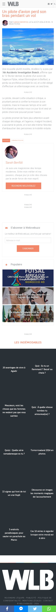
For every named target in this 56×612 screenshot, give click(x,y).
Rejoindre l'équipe (14, 598)
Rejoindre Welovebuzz (23, 186)
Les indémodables (28, 342)
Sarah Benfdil (20, 22)
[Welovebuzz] (13, 4)
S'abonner (28, 248)
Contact (48, 601)
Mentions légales (32, 601)
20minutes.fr (17, 140)
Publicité (31, 598)
